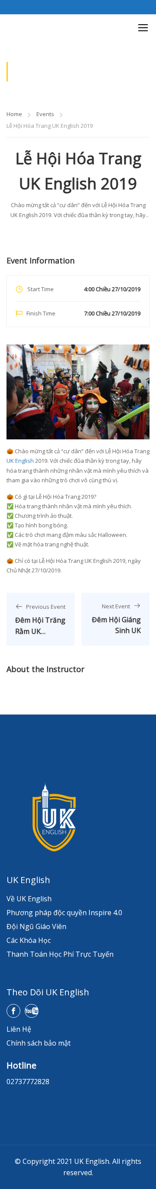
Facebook (13, 1011)
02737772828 (27, 1081)
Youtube (32, 1011)
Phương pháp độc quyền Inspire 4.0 (64, 912)
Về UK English (29, 898)
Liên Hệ (18, 1029)
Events (45, 114)
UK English (20, 461)
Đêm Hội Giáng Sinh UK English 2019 (116, 630)
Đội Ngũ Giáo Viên (36, 926)
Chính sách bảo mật (38, 1043)
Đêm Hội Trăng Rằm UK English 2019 (40, 631)
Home (14, 114)
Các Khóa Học (28, 940)
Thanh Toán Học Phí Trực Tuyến (60, 954)
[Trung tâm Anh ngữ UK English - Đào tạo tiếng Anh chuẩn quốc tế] (17, 27)
